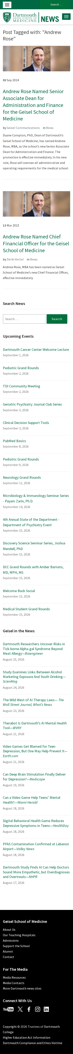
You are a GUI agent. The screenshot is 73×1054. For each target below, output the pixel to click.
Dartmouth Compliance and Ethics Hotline (32, 1043)
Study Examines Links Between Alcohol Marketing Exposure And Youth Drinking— (34, 677)
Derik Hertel (15, 259)
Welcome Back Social (19, 590)
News (50, 128)
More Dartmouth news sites (22, 988)
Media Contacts (13, 983)
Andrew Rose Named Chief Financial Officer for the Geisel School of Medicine (36, 243)
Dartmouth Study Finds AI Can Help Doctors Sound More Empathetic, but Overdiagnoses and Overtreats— (36, 872)
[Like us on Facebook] (30, 1009)
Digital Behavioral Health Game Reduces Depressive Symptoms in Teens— (36, 823)
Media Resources (14, 977)
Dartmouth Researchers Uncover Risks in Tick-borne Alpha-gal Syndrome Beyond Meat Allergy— (34, 649)
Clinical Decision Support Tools (26, 422)
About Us (9, 930)
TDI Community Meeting (21, 386)
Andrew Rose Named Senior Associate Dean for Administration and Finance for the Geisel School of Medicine (33, 105)
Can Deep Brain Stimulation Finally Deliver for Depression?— (34, 776)
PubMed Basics (14, 440)
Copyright (10, 1026)
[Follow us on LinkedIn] (48, 1009)
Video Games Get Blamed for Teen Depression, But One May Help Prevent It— (35, 751)
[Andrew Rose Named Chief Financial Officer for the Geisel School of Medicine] (36, 203)
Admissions (11, 940)
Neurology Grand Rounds (22, 477)
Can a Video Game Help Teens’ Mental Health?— (31, 799)
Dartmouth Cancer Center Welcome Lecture (36, 349)
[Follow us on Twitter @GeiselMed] (22, 1009)
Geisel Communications (23, 128)
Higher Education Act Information (26, 1037)
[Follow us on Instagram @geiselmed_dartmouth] (39, 1009)
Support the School (16, 946)
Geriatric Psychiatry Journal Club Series (32, 404)
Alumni (8, 951)
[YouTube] (10, 1009)
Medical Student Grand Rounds (26, 609)
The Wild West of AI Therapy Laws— (33, 702)
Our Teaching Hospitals (19, 935)
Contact (8, 957)
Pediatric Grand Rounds (21, 368)
